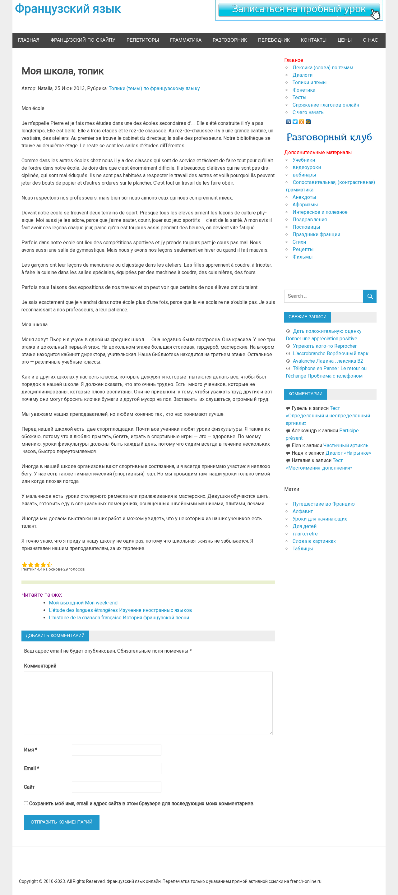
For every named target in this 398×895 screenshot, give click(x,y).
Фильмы (303, 257)
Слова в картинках (314, 541)
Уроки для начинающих (320, 519)
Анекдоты (304, 197)
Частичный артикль (345, 445)
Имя (30, 750)
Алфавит (303, 511)
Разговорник (230, 40)
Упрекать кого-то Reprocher (325, 346)
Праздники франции (316, 234)
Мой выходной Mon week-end (83, 603)
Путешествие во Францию (324, 504)
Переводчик (274, 40)
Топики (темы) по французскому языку (154, 88)
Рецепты (303, 249)
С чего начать (308, 112)
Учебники (304, 160)
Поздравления (310, 220)
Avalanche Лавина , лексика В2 (328, 361)
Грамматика (185, 40)
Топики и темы (310, 82)
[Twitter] (295, 120)
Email (31, 768)
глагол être (305, 534)
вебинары (304, 175)
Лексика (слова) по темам (323, 68)
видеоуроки (307, 167)
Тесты (300, 97)
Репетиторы (143, 40)
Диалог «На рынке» (348, 453)
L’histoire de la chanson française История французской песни (119, 618)
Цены (345, 40)
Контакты (313, 40)
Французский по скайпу (83, 40)
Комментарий (40, 666)
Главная (28, 40)
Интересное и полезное (320, 212)
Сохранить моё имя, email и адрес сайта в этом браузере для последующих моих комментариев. (141, 803)
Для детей (305, 526)
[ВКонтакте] (288, 120)
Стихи (299, 242)
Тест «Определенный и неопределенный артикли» (328, 415)
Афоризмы (305, 205)
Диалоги (302, 75)
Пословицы (306, 227)
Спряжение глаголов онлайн (326, 105)
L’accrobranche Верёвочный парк (330, 353)
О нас (370, 40)
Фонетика (304, 90)
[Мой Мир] (308, 120)
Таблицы (303, 549)
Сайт (29, 787)
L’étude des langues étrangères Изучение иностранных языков (120, 610)
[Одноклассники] (301, 120)
